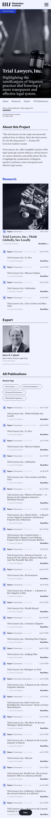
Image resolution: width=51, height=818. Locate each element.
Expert (27, 101)
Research (16, 101)
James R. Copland (11, 244)
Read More (44, 261)
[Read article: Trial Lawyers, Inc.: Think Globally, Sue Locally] (25, 207)
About (5, 101)
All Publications (40, 101)
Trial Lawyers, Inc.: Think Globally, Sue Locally (20, 238)
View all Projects (8, 11)
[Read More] (16, 338)
